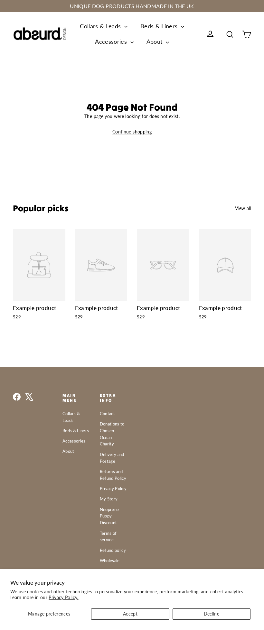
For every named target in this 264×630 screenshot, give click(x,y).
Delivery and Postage (112, 458)
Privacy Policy (113, 488)
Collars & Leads (101, 26)
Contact (107, 413)
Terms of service (108, 537)
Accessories (111, 41)
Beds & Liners (159, 26)
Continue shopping (132, 131)
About (155, 41)
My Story (109, 498)
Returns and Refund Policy (113, 475)
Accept (130, 613)
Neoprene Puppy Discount (109, 516)
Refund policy (113, 550)
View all (243, 208)
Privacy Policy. (63, 597)
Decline (211, 613)
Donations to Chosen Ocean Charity (112, 433)
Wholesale (110, 560)
